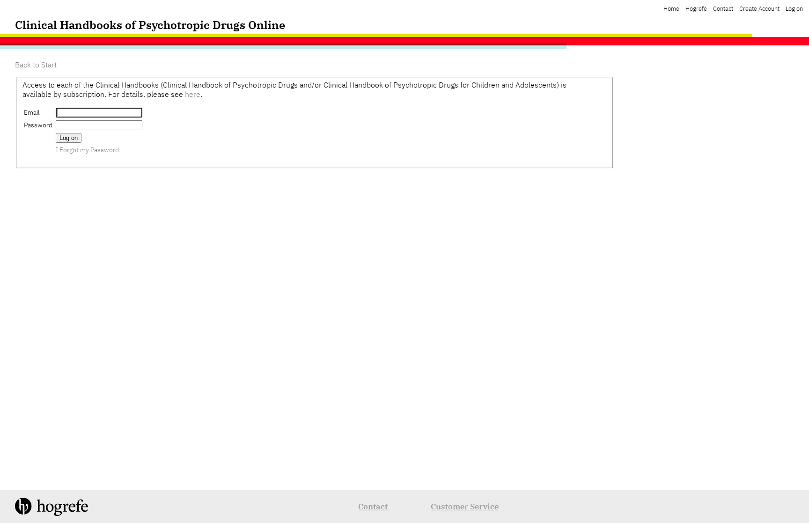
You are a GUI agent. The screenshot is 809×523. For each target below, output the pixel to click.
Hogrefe (696, 9)
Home (671, 9)
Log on (794, 9)
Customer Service (465, 506)
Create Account (759, 9)
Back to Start (36, 64)
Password (38, 124)
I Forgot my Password (87, 149)
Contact (723, 9)
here (192, 94)
